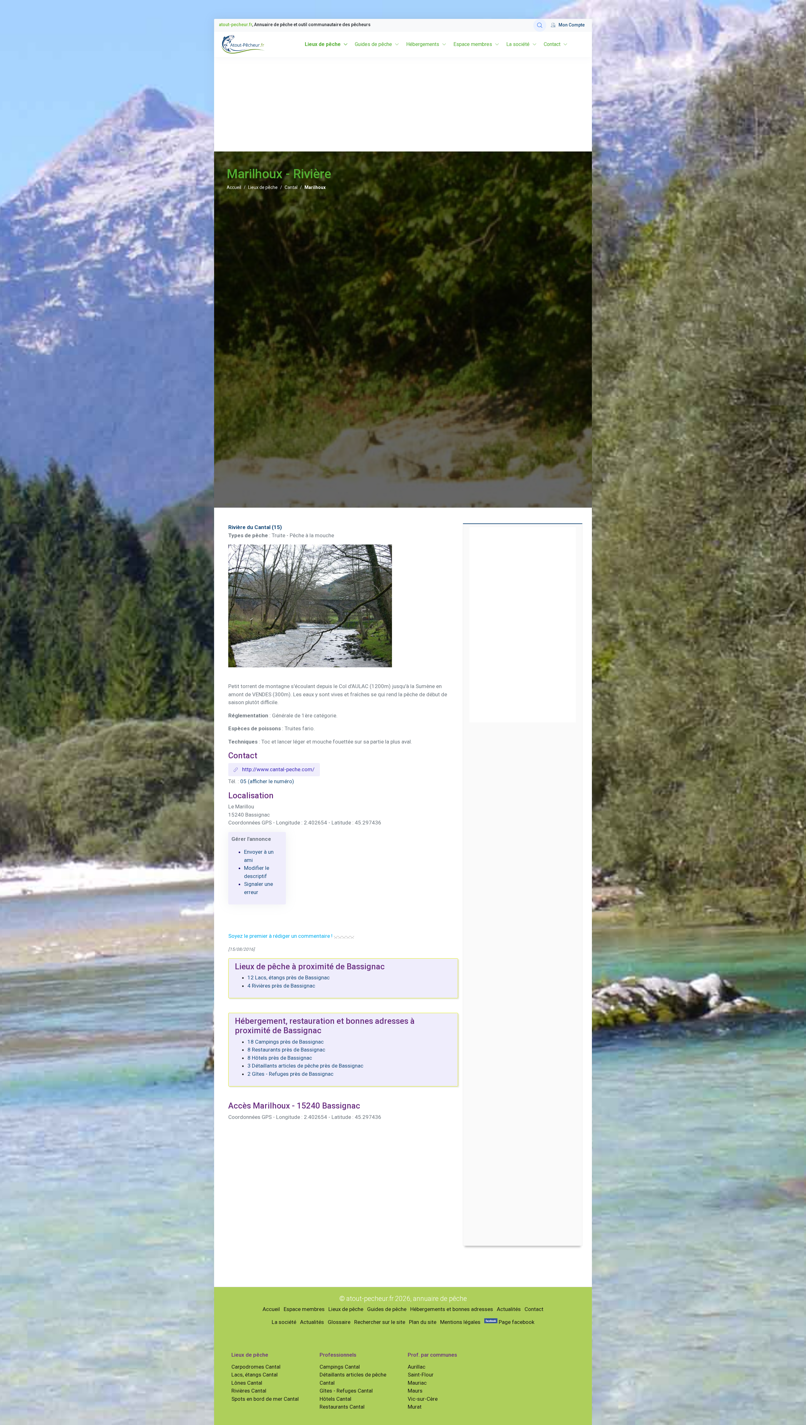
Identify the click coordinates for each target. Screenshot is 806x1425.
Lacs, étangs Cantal (254, 1374)
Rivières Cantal (248, 1391)
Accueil (234, 187)
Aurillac (416, 1367)
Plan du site (422, 1322)
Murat (415, 1407)
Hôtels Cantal (335, 1399)
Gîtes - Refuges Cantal (346, 1391)
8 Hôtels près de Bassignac (279, 1058)
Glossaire (339, 1322)
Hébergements (422, 44)
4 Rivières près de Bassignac (281, 986)
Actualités (509, 1309)
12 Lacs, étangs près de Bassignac (288, 977)
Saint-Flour (421, 1374)
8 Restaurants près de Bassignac (286, 1049)
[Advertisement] (403, 104)
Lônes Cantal (246, 1383)
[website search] (539, 25)
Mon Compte (572, 24)
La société (518, 44)
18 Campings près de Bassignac (285, 1042)
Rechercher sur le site (379, 1322)
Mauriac (417, 1383)
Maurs (415, 1391)
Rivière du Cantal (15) (255, 527)
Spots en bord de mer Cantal (265, 1399)
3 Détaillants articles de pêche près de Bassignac (305, 1066)
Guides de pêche (373, 44)
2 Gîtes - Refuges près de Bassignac (290, 1074)
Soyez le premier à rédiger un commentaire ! (280, 936)
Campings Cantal (340, 1367)
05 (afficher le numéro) (267, 781)
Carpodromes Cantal (256, 1367)
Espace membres (472, 44)
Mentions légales (460, 1322)
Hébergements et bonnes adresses (451, 1309)
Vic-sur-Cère (423, 1399)
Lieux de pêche (323, 44)
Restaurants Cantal (342, 1407)
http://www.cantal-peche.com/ (278, 769)
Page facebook (515, 1322)
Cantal (291, 187)
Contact (552, 44)
